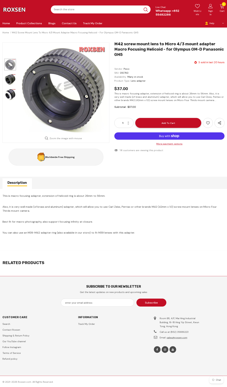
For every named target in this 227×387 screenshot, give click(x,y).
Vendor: (118, 68)
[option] (63, 88)
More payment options (169, 143)
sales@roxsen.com (177, 337)
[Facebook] (157, 349)
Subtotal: (120, 107)
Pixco (127, 68)
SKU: (116, 72)
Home (5, 32)
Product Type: (122, 80)
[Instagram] (165, 349)
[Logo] (24, 9)
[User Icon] (210, 6)
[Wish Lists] (208, 123)
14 (121, 150)
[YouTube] (173, 349)
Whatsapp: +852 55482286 (167, 13)
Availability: (120, 76)
